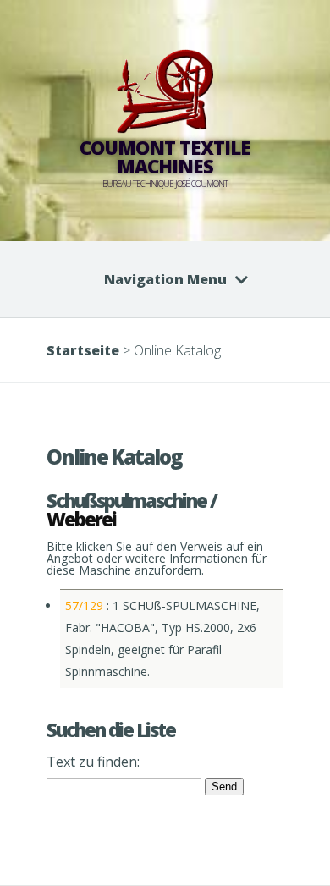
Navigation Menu (165, 279)
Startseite (83, 350)
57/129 (84, 605)
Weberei (81, 518)
